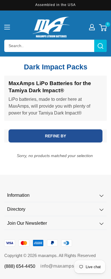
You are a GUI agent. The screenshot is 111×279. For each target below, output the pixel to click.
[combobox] (55, 46)
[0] (103, 28)
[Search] (100, 46)
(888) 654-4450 (19, 266)
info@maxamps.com (62, 266)
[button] (7, 27)
